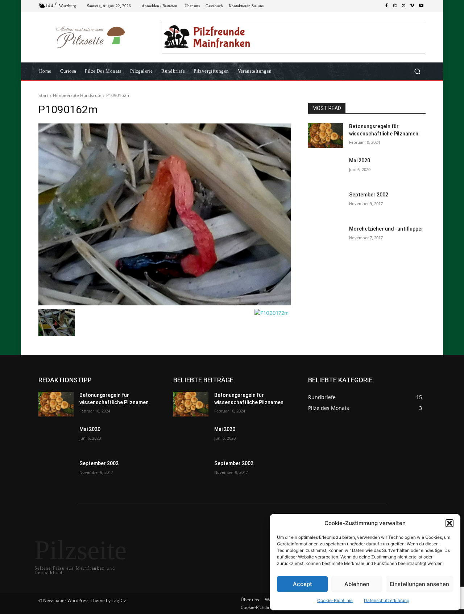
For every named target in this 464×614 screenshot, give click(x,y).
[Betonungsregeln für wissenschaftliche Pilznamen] (325, 135)
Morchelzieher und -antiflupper (386, 229)
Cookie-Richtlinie (335, 600)
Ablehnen (356, 584)
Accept (302, 584)
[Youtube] (421, 5)
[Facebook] (386, 5)
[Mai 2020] (325, 169)
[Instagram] (395, 5)
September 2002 (368, 195)
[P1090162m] (164, 214)
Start (43, 95)
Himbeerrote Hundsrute (77, 95)
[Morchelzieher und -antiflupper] (325, 237)
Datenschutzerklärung (386, 600)
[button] (449, 523)
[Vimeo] (412, 5)
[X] (403, 5)
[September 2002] (325, 203)
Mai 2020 (359, 160)
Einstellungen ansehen (419, 584)
